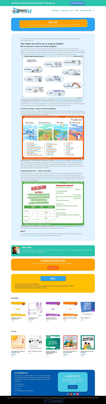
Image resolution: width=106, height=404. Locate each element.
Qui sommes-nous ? (20, 384)
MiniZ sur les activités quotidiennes (43, 54)
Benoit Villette (33, 25)
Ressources (55, 10)
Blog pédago (50, 25)
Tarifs (77, 10)
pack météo (72, 54)
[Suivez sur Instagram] (77, 394)
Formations (64, 10)
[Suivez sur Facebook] (68, 394)
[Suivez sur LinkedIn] (74, 394)
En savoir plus (56, 401)
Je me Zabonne (77, 3)
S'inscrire (72, 387)
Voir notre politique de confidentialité (24, 390)
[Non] (104, 400)
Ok (46, 401)
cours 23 (40, 102)
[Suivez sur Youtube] (71, 394)
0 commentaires (74, 25)
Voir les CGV (18, 389)
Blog (71, 10)
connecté (29, 288)
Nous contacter (19, 386)
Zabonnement (78, 100)
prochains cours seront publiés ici (30, 235)
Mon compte (84, 10)
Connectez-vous (60, 100)
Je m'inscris (53, 268)
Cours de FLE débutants (62, 25)
